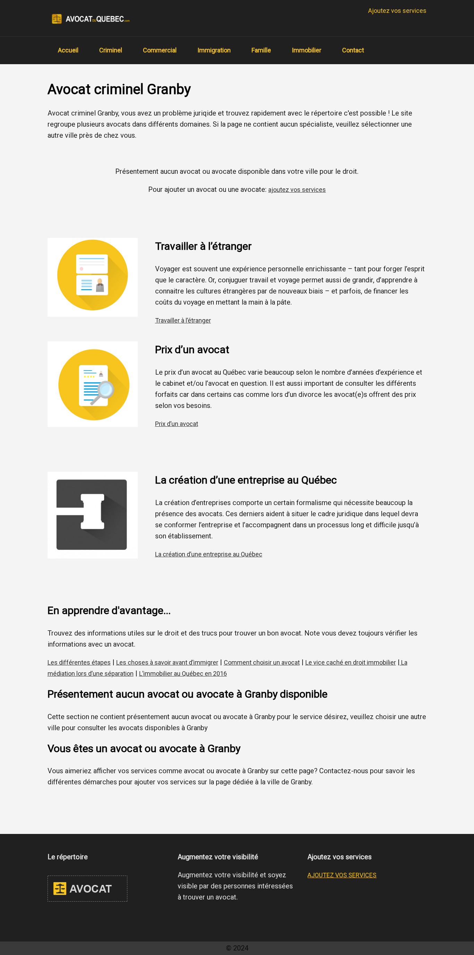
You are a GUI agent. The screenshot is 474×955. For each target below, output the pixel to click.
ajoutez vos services (297, 189)
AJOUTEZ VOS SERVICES (341, 875)
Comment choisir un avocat (262, 662)
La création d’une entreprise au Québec (208, 554)
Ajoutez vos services (397, 10)
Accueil (68, 50)
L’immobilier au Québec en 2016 (183, 673)
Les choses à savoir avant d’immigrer (167, 662)
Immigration (214, 50)
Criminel (110, 50)
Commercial (160, 50)
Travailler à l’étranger (183, 320)
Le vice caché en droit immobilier (350, 662)
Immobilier (306, 50)
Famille (261, 50)
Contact (353, 50)
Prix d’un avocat (176, 423)
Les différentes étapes (79, 662)
